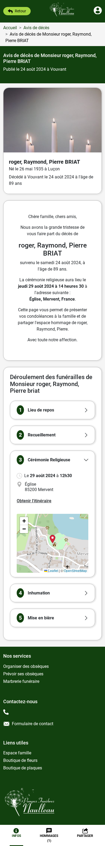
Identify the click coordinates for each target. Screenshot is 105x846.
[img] (52, 543)
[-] (7, 712)
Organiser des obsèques (26, 666)
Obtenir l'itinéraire (34, 500)
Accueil (10, 27)
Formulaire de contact (32, 723)
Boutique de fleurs (20, 760)
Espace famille (17, 752)
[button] (52, 410)
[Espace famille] (98, 12)
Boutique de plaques (22, 767)
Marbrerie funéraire (21, 681)
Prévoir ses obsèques (23, 673)
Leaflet (52, 570)
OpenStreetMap (75, 570)
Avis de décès (36, 27)
